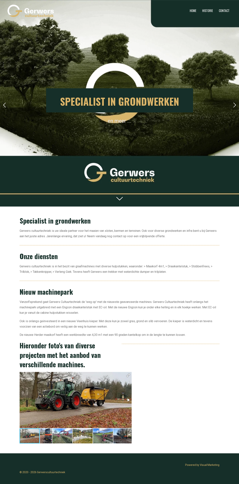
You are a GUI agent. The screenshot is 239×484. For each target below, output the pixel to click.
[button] (128, 375)
